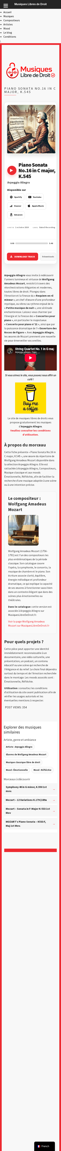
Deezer (17, 206)
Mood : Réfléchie (42, 770)
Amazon (18, 214)
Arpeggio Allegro (18, 182)
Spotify (18, 197)
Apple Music (38, 206)
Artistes (8, 24)
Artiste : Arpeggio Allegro (19, 746)
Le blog (7, 32)
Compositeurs (11, 20)
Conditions (9, 36)
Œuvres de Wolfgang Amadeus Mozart (26, 754)
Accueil (7, 12)
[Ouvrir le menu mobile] (6, 6)
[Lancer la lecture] (11, 170)
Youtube (37, 197)
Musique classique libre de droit (23, 762)
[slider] (31, 243)
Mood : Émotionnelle (17, 770)
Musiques (8, 16)
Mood (6, 28)
